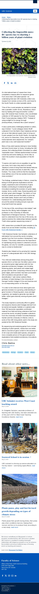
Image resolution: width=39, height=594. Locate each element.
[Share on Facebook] (4, 83)
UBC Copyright (5, 589)
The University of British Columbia (14, 3)
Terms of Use (5, 587)
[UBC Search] (35, 2)
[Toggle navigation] (35, 11)
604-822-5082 (6, 347)
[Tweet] (8, 83)
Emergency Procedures (7, 585)
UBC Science (7, 11)
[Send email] (15, 83)
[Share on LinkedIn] (12, 83)
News (9, 17)
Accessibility (5, 590)
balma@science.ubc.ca (8, 345)
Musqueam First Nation (15, 550)
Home (3, 17)
